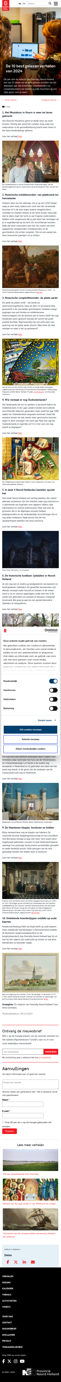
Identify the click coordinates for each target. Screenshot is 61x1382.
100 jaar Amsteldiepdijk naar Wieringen (21, 1174)
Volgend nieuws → (50, 100)
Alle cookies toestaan (31, 729)
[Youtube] (22, 1361)
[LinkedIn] (24, 1262)
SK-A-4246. (35, 913)
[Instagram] (15, 1361)
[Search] (50, 3)
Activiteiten (9, 1300)
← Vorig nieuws (9, 100)
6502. (46, 999)
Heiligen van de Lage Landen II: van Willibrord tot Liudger (29, 1203)
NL (20, 3)
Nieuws (6, 1282)
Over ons (7, 1316)
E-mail (6, 1111)
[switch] (53, 690)
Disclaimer (8, 1334)
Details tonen (45, 720)
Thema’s (6, 1294)
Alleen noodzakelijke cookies (30, 749)
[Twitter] (16, 1262)
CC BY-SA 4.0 (39, 392)
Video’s (6, 1306)
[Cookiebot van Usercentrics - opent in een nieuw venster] (45, 631)
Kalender (7, 1288)
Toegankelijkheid (12, 1346)
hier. (20, 136)
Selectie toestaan (30, 739)
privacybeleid (45, 1057)
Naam (5, 1099)
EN (24, 3)
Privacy (6, 1340)
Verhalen (7, 1276)
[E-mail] (33, 1262)
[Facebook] (8, 1262)
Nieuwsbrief (9, 1328)
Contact (7, 1322)
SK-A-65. (39, 292)
